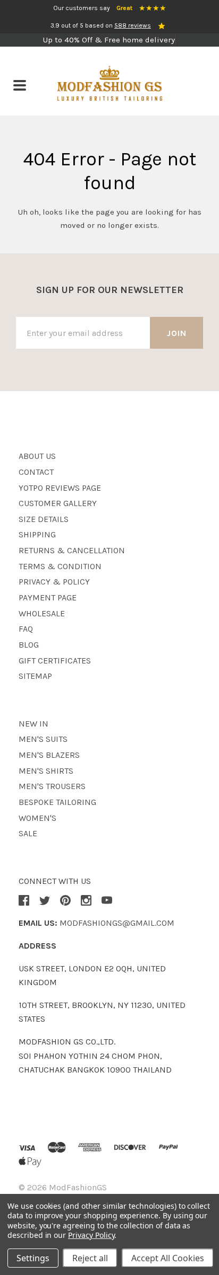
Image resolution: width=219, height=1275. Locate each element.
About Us (37, 456)
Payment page (48, 597)
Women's (37, 818)
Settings (32, 1258)
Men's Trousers (52, 786)
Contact (36, 472)
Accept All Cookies (167, 1258)
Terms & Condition (60, 566)
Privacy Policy (91, 1235)
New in (33, 724)
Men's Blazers (49, 755)
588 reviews (132, 25)
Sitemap (35, 676)
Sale (28, 833)
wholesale (42, 613)
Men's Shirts (46, 771)
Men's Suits (43, 739)
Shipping (37, 534)
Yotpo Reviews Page (60, 488)
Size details (44, 519)
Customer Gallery (58, 503)
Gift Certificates (55, 661)
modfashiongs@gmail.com (117, 923)
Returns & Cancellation (72, 550)
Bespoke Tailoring (57, 802)
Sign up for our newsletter (109, 290)
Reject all (90, 1258)
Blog (29, 645)
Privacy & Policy (54, 582)
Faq (26, 629)
